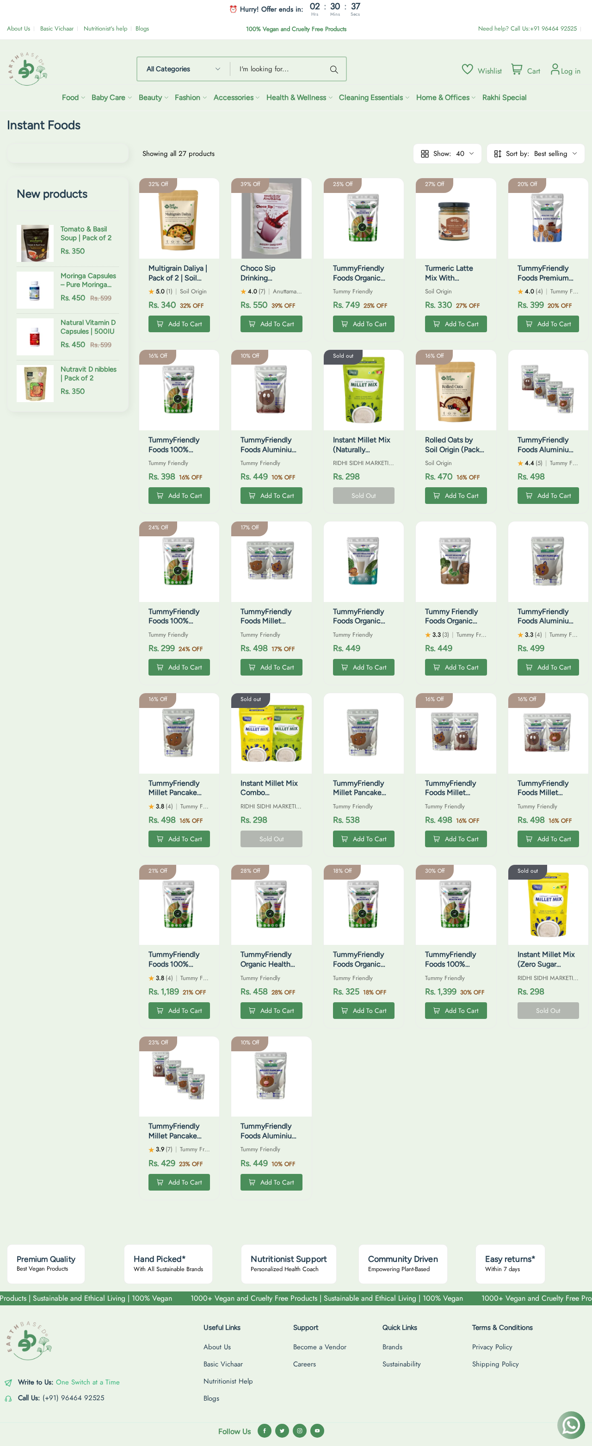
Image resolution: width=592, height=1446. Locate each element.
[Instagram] (300, 1431)
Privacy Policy (492, 1347)
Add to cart (185, 324)
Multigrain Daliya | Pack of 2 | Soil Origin (177, 278)
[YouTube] (317, 1431)
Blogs (142, 28)
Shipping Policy (495, 1364)
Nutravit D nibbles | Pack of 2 (89, 374)
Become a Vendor (319, 1347)
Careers (304, 1364)
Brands (392, 1347)
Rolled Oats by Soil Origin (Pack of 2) (452, 449)
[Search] (336, 69)
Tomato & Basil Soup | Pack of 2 (86, 233)
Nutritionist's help (105, 28)
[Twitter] (282, 1431)
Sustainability (401, 1364)
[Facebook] (264, 1431)
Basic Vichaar (57, 28)
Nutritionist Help (228, 1381)
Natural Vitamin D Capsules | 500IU (88, 327)
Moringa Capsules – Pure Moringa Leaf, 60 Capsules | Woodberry (88, 281)
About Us (18, 28)
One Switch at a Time (88, 1382)
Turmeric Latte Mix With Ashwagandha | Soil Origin (450, 282)
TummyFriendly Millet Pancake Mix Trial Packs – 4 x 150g (178, 1140)
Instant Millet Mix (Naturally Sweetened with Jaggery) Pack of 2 (363, 454)
